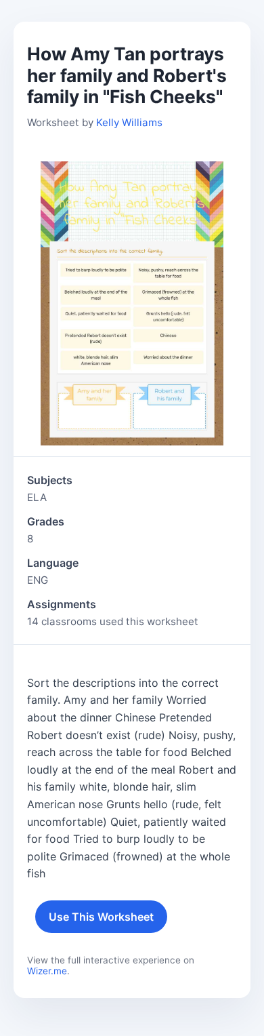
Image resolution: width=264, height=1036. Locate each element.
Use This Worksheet (101, 916)
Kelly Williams (129, 122)
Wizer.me (47, 970)
